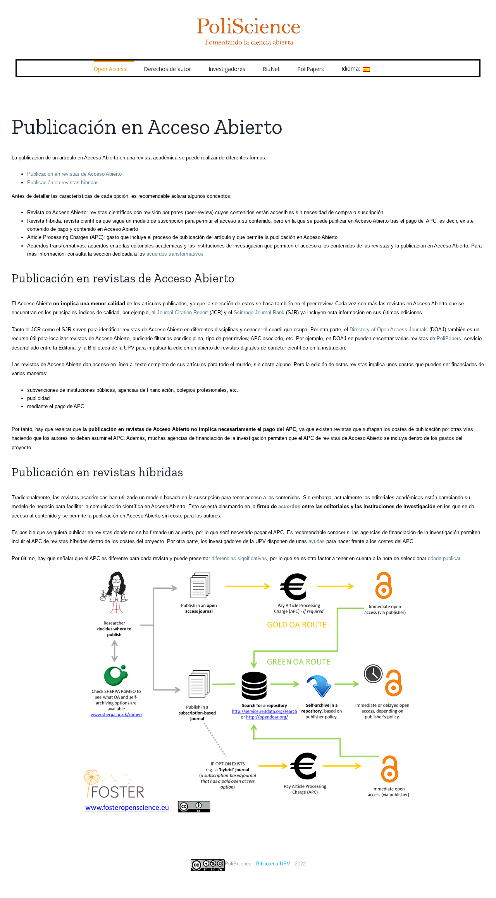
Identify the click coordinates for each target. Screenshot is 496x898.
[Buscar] (390, 68)
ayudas (316, 541)
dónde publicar (444, 558)
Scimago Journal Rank (259, 312)
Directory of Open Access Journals (389, 329)
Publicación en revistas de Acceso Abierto (74, 174)
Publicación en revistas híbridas (63, 182)
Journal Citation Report (182, 312)
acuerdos (289, 506)
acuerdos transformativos (174, 254)
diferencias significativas (239, 558)
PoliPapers (449, 338)
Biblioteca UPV (273, 864)
